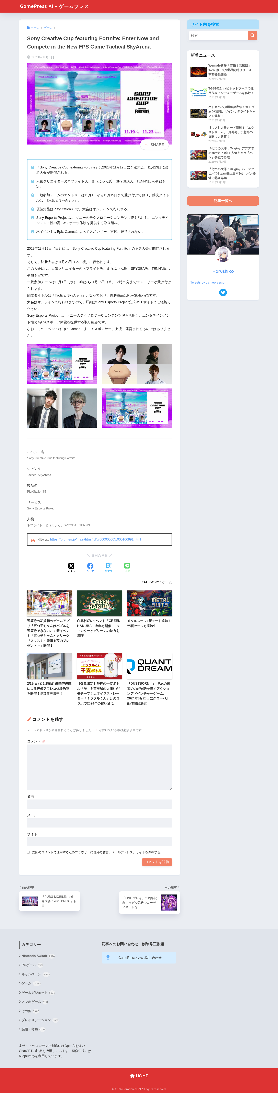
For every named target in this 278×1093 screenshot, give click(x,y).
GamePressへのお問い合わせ (140, 957)
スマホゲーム (35, 1001)
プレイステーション (40, 1020)
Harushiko (223, 271)
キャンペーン (36, 974)
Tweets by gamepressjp (207, 282)
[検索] (252, 35)
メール (32, 815)
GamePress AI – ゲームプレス (54, 6)
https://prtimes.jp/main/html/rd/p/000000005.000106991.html (95, 539)
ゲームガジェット (38, 992)
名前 (30, 796)
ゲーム (167, 582)
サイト (32, 834)
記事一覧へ (223, 201)
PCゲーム (32, 965)
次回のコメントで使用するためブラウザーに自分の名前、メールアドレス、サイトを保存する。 (97, 852)
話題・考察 (34, 1029)
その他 (30, 1011)
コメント (36, 741)
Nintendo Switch (38, 956)
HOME (141, 1075)
